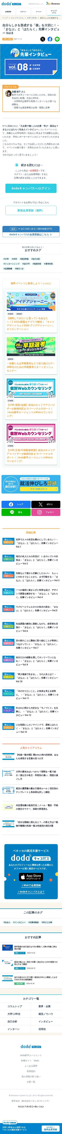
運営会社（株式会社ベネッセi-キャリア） (31, 1101)
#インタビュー (19, 922)
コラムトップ (15, 1006)
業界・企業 (45, 1006)
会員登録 (8, 11)
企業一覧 (31, 1082)
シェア (20, 504)
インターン (14, 1029)
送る (20, 512)
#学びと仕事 (47, 922)
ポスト (50, 504)
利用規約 (31, 1071)
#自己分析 (35, 259)
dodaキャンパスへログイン (31, 188)
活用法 (42, 1029)
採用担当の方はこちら (36, 4)
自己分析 (12, 1021)
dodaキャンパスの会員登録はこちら (29, 234)
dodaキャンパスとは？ (31, 892)
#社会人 (7, 922)
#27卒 (6, 259)
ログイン (23, 11)
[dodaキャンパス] (31, 1046)
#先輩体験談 (33, 922)
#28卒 (14, 259)
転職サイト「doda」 (31, 1060)
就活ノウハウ (46, 1013)
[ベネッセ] (53, 3)
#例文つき (19, 269)
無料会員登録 (50, 1128)
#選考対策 (48, 264)
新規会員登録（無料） (31, 210)
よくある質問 (31, 1066)
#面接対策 (37, 264)
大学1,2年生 (14, 1013)
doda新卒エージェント (31, 1055)
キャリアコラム (54, 12)
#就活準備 (24, 259)
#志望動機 (8, 269)
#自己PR (26, 264)
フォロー (50, 512)
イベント (39, 11)
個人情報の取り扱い (31, 1076)
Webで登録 (31, 885)
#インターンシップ (11, 264)
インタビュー (46, 1021)
